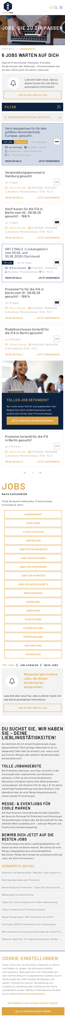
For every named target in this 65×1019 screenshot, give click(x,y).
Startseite (8, 49)
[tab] (10, 665)
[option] (32, 873)
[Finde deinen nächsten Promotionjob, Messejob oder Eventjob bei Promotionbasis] (8, 8)
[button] (51, 7)
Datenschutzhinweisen (32, 993)
